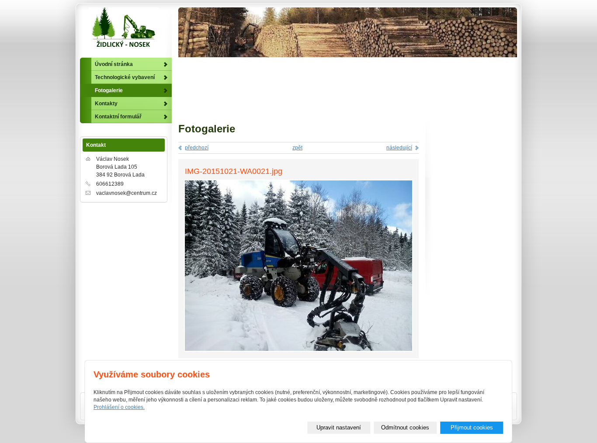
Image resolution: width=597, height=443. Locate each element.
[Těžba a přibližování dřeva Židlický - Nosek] (123, 29)
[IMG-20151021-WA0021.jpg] (298, 350)
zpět (297, 148)
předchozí (196, 148)
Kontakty (106, 103)
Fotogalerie (109, 90)
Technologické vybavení (125, 77)
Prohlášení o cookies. (119, 407)
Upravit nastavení (338, 427)
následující (399, 148)
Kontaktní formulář (118, 117)
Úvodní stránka (114, 64)
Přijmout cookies (472, 427)
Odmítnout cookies (405, 427)
